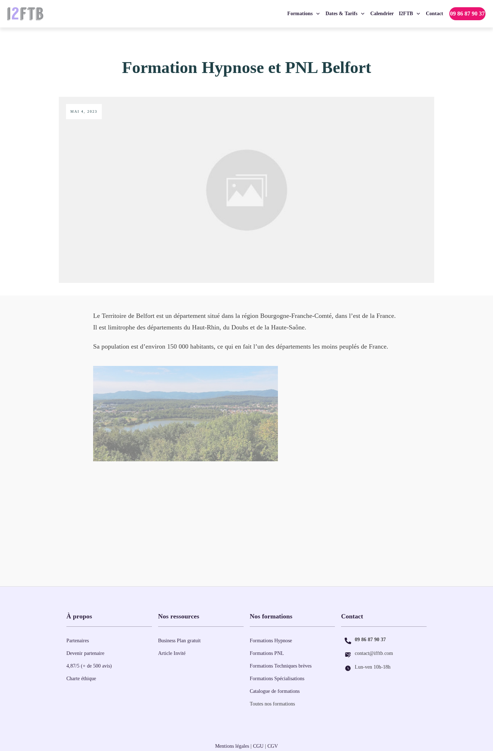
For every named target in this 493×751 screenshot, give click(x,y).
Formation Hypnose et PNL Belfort (246, 67)
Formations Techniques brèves (280, 666)
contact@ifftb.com (374, 653)
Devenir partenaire (85, 653)
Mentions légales (232, 746)
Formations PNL (267, 653)
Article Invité (172, 653)
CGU (258, 746)
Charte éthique (81, 678)
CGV (272, 746)
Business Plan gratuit (179, 640)
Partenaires (77, 640)
